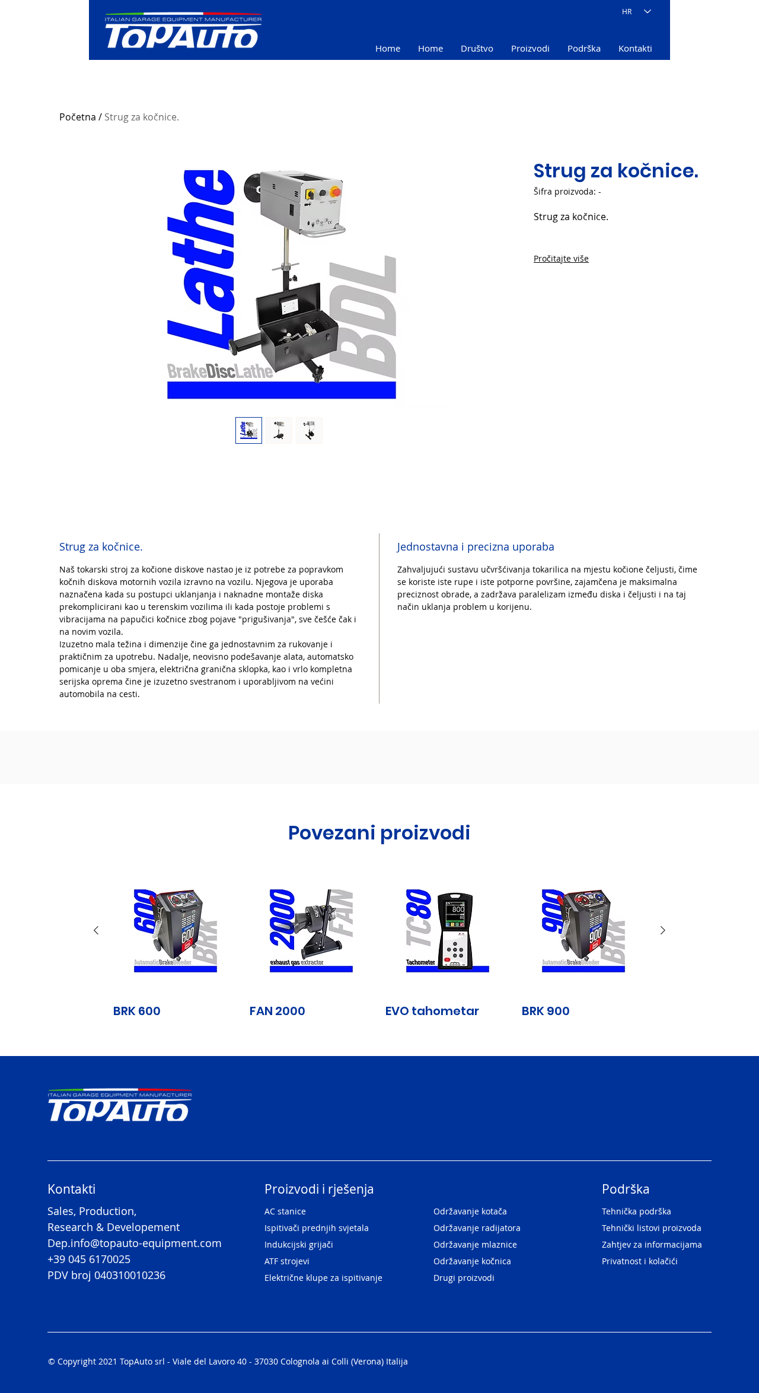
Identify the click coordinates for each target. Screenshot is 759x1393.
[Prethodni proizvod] (96, 930)
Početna (77, 116)
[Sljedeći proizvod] (663, 930)
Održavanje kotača (470, 1211)
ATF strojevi (287, 1261)
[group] (379, 944)
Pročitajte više (561, 258)
